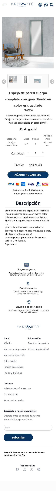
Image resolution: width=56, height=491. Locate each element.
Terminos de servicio (38, 343)
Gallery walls (10, 361)
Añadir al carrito (27, 175)
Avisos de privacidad (38, 349)
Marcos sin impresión (14, 355)
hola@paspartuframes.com (17, 388)
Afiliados (8, 343)
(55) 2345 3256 (11, 394)
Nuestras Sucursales (14, 400)
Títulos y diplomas (13, 372)
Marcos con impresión (15, 349)
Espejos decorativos (13, 366)
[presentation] (4, 81)
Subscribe (18, 437)
